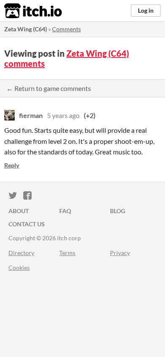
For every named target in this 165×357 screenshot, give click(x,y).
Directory (21, 252)
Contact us (26, 224)
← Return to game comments (48, 88)
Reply (11, 165)
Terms (67, 252)
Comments (66, 29)
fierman (31, 115)
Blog (117, 210)
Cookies (19, 267)
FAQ (65, 210)
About (18, 210)
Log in (146, 10)
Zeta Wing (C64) (25, 29)
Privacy (120, 252)
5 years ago (63, 115)
